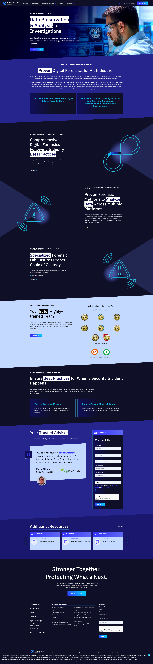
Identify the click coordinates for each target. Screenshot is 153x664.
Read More (32, 170)
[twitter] (34, 632)
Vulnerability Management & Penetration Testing (84, 624)
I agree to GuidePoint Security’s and (106, 486)
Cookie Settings (142, 655)
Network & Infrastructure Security (82, 612)
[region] (76, 541)
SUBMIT (103, 636)
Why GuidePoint (35, 604)
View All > (120, 526)
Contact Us (33, 616)
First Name (98, 445)
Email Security (55, 617)
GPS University (34, 608)
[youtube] (40, 632)
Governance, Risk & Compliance (60, 622)
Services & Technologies (59, 604)
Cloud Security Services (58, 612)
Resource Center (103, 606)
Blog (100, 611)
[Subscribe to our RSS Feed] (44, 631)
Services (25, 3)
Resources (69, 3)
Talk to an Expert (77, 593)
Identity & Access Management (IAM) (61, 624)
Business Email (99, 465)
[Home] (39, 652)
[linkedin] (30, 632)
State (96, 479)
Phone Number (99, 472)
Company (60, 3)
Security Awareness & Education (82, 615)
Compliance (79, 652)
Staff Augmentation (79, 621)
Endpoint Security (56, 620)
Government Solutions (48, 3)
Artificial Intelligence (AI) (58, 607)
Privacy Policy (105, 487)
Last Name (98, 452)
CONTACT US (100, 504)
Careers (32, 612)
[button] (120, 3)
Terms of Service (61, 652)
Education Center (103, 614)
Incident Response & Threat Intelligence (84, 607)
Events (100, 609)
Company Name (99, 458)
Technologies (34, 3)
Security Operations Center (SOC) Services (82, 618)
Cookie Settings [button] (71, 652)
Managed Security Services (80, 610)
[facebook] (37, 632)
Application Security (57, 610)
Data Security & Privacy (57, 615)
